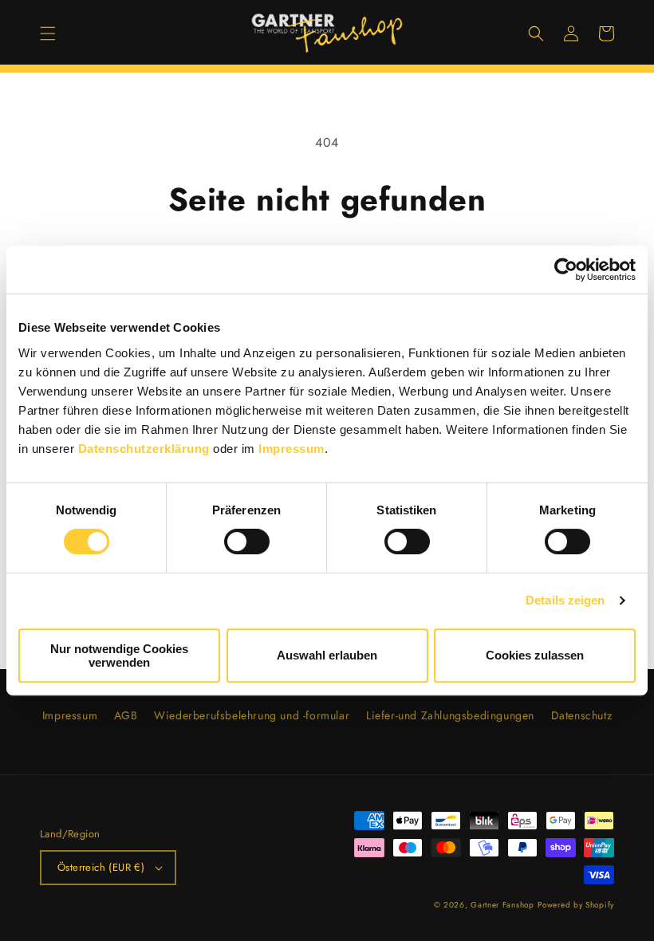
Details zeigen (565, 600)
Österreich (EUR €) (100, 867)
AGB (126, 715)
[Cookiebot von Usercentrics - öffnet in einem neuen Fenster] (566, 270)
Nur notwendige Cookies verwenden (119, 655)
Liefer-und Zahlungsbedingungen (450, 715)
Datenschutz (582, 715)
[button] (47, 33)
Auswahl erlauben (327, 655)
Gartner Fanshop (502, 905)
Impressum (291, 448)
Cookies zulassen (535, 655)
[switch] (247, 541)
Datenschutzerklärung (144, 448)
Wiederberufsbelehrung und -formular (251, 715)
